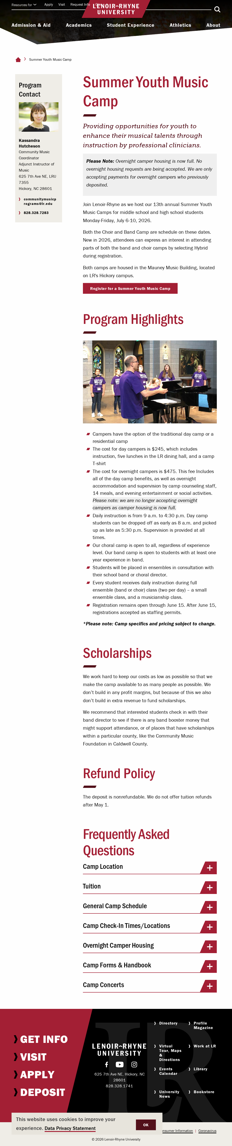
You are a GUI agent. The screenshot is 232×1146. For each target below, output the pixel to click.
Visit (61, 4)
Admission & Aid (31, 25)
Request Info (80, 4)
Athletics (180, 25)
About (213, 25)
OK (146, 1124)
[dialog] (87, 1124)
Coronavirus (207, 1130)
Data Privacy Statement (70, 1128)
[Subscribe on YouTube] (120, 1065)
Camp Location (103, 866)
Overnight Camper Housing (118, 944)
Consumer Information (176, 1130)
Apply (48, 4)
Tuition (92, 885)
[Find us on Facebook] (106, 1065)
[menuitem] (31, 26)
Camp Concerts (103, 984)
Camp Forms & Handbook (117, 964)
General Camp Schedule (115, 905)
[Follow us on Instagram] (134, 1065)
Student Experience (131, 25)
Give (98, 4)
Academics (79, 25)
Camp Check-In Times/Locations (126, 925)
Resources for (22, 4)
